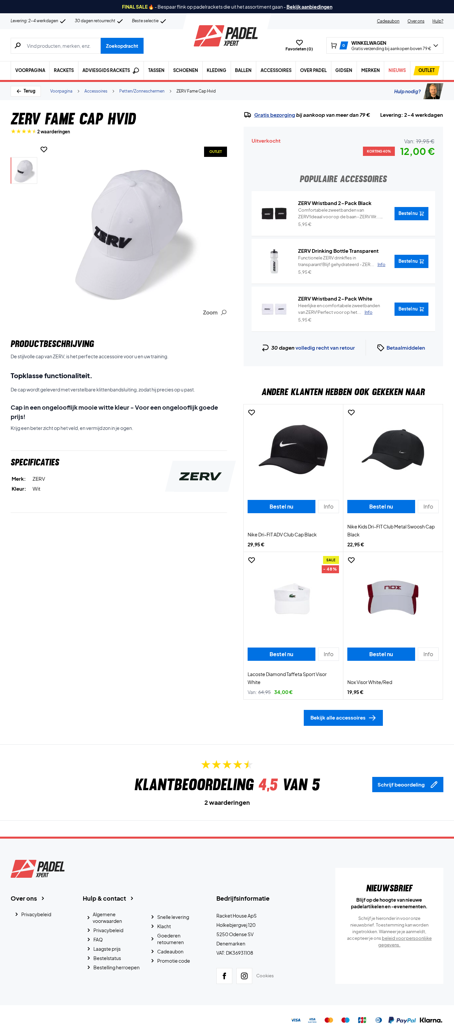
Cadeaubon (388, 21)
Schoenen (185, 70)
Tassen (156, 70)
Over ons (415, 21)
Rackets (64, 70)
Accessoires (276, 70)
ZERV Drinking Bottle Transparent (338, 250)
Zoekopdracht (122, 46)
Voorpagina (30, 70)
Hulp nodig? (407, 91)
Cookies (265, 975)
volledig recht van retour (325, 347)
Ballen (243, 70)
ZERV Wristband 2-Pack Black (335, 203)
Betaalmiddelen (406, 347)
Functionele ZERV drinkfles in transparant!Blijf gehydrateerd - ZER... (342, 261)
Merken (370, 70)
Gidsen (343, 70)
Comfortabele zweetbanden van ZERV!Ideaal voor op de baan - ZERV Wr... (339, 213)
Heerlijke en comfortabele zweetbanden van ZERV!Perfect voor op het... (339, 309)
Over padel (313, 70)
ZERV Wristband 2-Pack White (335, 298)
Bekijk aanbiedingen (309, 7)
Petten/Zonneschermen (142, 91)
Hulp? (437, 21)
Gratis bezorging (274, 114)
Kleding (216, 70)
